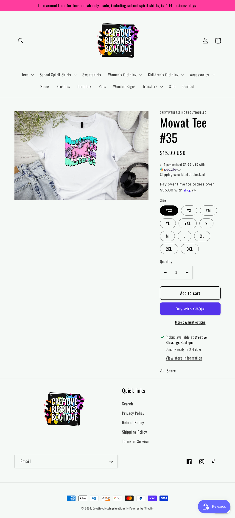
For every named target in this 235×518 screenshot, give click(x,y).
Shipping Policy (134, 432)
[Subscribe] (111, 461)
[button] (20, 40)
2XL (169, 249)
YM (208, 210)
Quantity (166, 261)
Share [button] (171, 371)
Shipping (166, 174)
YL (168, 223)
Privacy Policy (133, 413)
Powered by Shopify (141, 508)
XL (202, 236)
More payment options (190, 322)
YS (189, 210)
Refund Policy (133, 422)
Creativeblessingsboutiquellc (111, 508)
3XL (190, 249)
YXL (188, 223)
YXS (169, 210)
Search (127, 404)
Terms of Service (135, 441)
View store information (184, 358)
